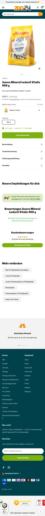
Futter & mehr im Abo (9, 404)
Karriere (5, 408)
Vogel (27, 380)
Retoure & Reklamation (10, 380)
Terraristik (28, 372)
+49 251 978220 (35, 199)
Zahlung (5, 372)
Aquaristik (28, 368)
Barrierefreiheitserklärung (11, 416)
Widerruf (32, 513)
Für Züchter (6, 392)
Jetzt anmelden (23, 458)
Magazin (28, 392)
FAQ (3, 360)
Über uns (5, 388)
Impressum (25, 513)
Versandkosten (14, 99)
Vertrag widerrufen (9, 376)
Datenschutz (17, 513)
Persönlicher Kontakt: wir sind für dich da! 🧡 (22, 2)
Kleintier (28, 376)
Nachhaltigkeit (7, 400)
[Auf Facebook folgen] (3, 467)
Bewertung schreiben (23, 245)
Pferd (27, 384)
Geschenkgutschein (9, 384)
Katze (27, 364)
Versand (5, 368)
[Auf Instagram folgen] (8, 467)
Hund (26, 360)
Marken (27, 388)
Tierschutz (6, 396)
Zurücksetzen (31, 14)
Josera (4, 78)
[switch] (4, 512)
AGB (11, 513)
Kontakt (5, 364)
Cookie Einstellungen (9, 411)
